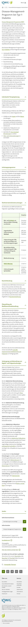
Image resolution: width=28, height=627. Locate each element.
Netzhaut (6, 234)
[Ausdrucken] (3, 571)
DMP (22, 72)
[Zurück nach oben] (24, 577)
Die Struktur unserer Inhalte (6, 586)
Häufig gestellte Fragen (7, 591)
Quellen (4, 511)
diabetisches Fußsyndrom (18, 438)
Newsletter (18, 556)
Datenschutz (20, 589)
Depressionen (16, 476)
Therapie (14, 146)
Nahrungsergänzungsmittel (17, 330)
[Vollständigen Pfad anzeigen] (6, 7)
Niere (21, 393)
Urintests (11, 220)
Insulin (18, 173)
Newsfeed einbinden (19, 584)
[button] (7, 571)
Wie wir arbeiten (6, 589)
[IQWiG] (6, 601)
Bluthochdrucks (15, 460)
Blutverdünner (6, 466)
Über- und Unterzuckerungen (11, 136)
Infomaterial (20, 591)
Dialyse (14, 397)
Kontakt (18, 587)
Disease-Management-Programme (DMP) (13, 22)
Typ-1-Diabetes (6, 49)
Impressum (4, 593)
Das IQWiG (4, 581)
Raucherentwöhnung (15, 297)
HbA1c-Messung (8, 263)
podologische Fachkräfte (8, 446)
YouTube (12, 558)
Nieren (22, 116)
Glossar (18, 593)
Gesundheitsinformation (8, 583)
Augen (13, 116)
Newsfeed (4, 558)
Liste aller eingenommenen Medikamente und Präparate (11, 352)
